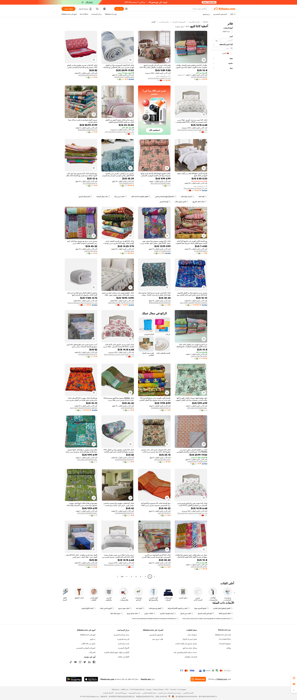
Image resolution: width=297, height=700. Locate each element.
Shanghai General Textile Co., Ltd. (195, 188)
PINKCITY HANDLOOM (162, 251)
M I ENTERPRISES (200, 251)
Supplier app (146, 679)
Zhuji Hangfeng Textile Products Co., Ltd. (119, 132)
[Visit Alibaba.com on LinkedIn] (89, 662)
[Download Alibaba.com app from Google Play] (74, 679)
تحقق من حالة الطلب (88, 643)
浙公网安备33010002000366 (186, 696)
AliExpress (115, 689)
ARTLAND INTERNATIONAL (161, 183)
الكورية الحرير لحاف (106, 608)
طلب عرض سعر (157, 639)
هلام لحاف (201, 196)
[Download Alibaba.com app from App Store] (91, 679)
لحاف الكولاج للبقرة (87, 608)
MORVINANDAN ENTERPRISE (160, 303)
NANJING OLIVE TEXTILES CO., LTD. (121, 303)
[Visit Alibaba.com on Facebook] (94, 662)
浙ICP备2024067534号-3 (208, 696)
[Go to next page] (117, 577)
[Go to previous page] (154, 577)
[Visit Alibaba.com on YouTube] (75, 662)
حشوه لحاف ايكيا (115, 613)
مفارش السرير (164, 22)
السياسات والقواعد (190, 657)
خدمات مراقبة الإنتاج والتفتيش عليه (185, 652)
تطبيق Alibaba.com (107, 679)
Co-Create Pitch (225, 639)
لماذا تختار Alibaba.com (223, 635)
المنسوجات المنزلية (178, 22)
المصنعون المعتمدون (156, 635)
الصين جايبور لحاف (180, 201)
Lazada (148, 689)
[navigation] (222, 299)
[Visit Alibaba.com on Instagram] (80, 662)
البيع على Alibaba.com (87, 635)
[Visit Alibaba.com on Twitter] (84, 662)
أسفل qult (139, 608)
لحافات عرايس (148, 613)
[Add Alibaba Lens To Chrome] (198, 679)
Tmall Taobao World (137, 689)
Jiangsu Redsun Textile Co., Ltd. (159, 78)
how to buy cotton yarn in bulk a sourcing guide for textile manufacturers (206, 618)
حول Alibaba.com (224, 630)
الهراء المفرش (164, 201)
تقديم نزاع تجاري (123, 643)
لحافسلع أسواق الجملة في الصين (164, 196)
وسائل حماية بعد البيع (190, 648)
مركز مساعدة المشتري (121, 635)
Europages (182, 689)
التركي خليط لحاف (186, 196)
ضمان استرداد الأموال (189, 639)
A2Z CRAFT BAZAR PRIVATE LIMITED (193, 303)
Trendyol (173, 689)
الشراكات (92, 652)
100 (122, 576)
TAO (166, 689)
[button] (126, 8)
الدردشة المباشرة (123, 639)
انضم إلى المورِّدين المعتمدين (85, 648)
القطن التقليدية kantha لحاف (139, 196)
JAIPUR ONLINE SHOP (199, 77)
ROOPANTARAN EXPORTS (87, 75)
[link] (294, 678)
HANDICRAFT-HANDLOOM (124, 77)
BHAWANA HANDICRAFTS (87, 130)
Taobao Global (158, 689)
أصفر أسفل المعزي (84, 196)
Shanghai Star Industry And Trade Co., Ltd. (192, 130)
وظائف (228, 648)
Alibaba (205, 22)
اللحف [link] (153, 22)
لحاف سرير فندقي (185, 613)
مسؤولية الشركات (225, 643)
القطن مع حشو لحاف (155, 608)
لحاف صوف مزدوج (123, 608)
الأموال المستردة (123, 648)
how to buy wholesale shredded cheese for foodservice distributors (154, 618)
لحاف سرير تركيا (119, 196)
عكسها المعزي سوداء (200, 608)
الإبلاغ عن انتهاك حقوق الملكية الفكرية (116, 652)
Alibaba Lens (222, 679)
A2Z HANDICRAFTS (90, 183)
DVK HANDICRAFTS (126, 183)
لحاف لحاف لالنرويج (198, 201)
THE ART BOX (129, 251)
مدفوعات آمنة (192, 635)
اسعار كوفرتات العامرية (166, 613)
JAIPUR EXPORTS (90, 251)
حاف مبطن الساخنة (102, 196)
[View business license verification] (169, 696)
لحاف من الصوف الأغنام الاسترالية (177, 608)
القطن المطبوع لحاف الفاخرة (221, 608)
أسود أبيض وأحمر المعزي (205, 613)
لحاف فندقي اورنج (132, 613)
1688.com (124, 689)
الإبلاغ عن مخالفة (123, 657)
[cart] (97, 9)
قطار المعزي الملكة (224, 613)
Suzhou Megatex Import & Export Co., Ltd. (82, 303)
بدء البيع (92, 639)
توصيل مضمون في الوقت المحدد (186, 643)
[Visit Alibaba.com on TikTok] (70, 662)
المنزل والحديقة (194, 22)
